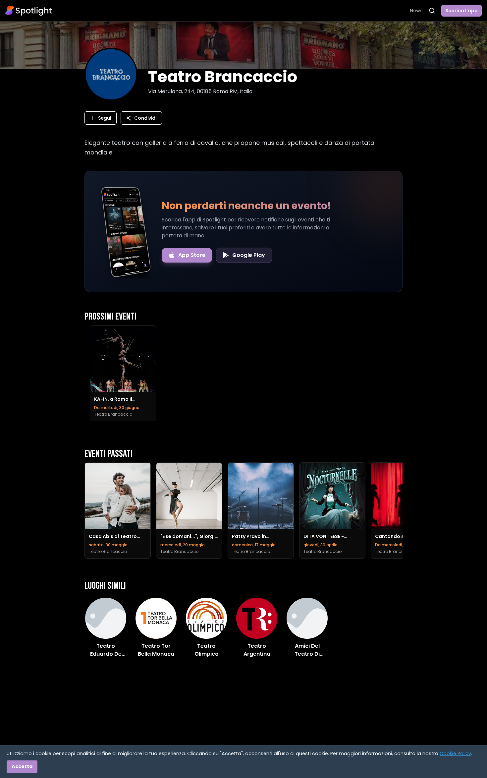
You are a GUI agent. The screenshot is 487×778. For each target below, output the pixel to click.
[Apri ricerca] (432, 10)
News (416, 10)
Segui (104, 118)
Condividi (145, 118)
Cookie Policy (455, 753)
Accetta (22, 766)
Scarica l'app (461, 10)
